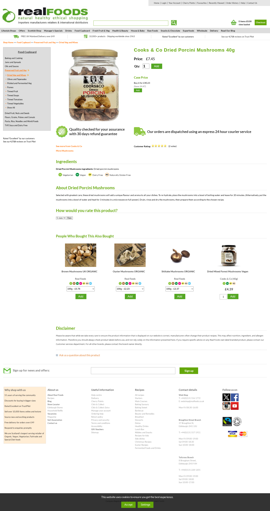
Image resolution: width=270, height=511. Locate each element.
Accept (128, 504)
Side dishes (140, 438)
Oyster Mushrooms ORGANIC (129, 271)
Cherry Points (189, 3)
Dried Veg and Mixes (68, 42)
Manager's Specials (53, 30)
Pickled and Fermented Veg (19, 83)
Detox (138, 423)
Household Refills (55, 410)
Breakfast (139, 417)
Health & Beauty (120, 30)
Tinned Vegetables (15, 103)
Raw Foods (152, 30)
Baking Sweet (141, 407)
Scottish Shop (34, 30)
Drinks (68, 30)
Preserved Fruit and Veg (45, 42)
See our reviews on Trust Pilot (237, 36)
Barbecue (139, 410)
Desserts (139, 420)
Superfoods (188, 30)
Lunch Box (139, 429)
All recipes (139, 395)
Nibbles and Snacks (143, 432)
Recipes (51, 398)
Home (156, 3)
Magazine (52, 417)
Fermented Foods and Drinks (148, 448)
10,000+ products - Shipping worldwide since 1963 (112, 36)
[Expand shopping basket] (233, 22)
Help (243, 3)
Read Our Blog (228, 30)
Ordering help (97, 413)
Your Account (174, 3)
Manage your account (101, 410)
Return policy (97, 417)
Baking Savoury (142, 404)
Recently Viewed (216, 3)
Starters (138, 398)
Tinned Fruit (12, 91)
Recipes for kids (142, 435)
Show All (11, 107)
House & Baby (138, 30)
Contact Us (252, 3)
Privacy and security (100, 420)
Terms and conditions (100, 423)
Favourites (202, 3)
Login (164, 3)
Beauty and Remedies (144, 413)
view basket (244, 24)
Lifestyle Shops (8, 30)
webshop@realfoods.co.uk (192, 401)
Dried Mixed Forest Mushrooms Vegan (227, 271)
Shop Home (8, 42)
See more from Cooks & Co (69, 146)
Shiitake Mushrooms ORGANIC (178, 271)
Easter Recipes (141, 445)
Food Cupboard (82, 30)
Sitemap (95, 432)
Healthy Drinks (142, 426)
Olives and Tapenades (17, 79)
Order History (232, 3)
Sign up (189, 370)
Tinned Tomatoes (15, 99)
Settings (145, 504)
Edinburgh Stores (55, 407)
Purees (10, 87)
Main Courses (141, 401)
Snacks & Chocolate (170, 30)
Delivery (214, 30)
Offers (22, 30)
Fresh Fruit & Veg (101, 30)
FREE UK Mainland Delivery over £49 (38, 36)
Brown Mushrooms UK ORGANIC (79, 271)
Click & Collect (97, 404)
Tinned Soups (13, 95)
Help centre (96, 395)
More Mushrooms (64, 150)
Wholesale (202, 30)
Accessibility (96, 426)
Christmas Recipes (143, 442)
